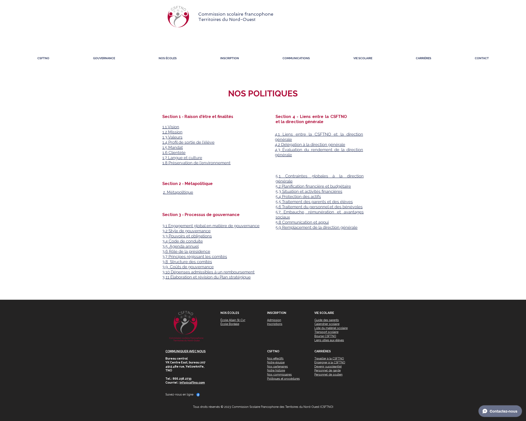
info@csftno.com (192, 382)
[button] (104, 58)
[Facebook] (198, 394)
